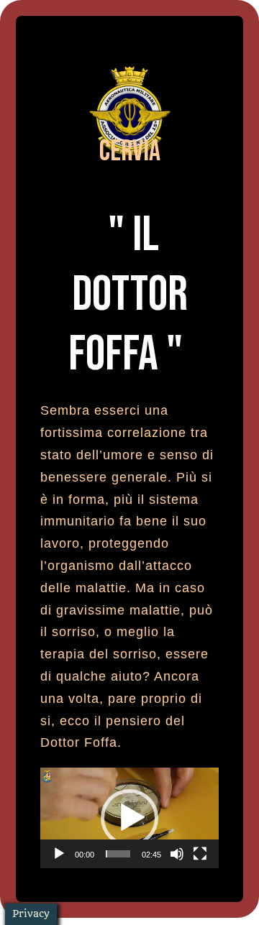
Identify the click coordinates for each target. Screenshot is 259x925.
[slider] (118, 853)
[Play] (59, 854)
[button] (129, 818)
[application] (129, 818)
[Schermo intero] (200, 854)
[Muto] (177, 854)
